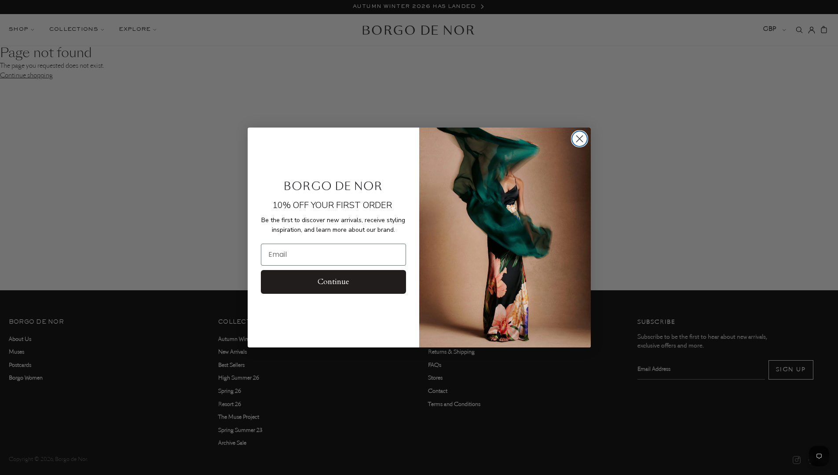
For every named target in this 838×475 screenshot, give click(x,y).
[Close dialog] (579, 138)
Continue (333, 281)
